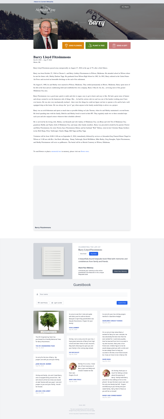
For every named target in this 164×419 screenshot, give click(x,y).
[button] (48, 322)
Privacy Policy (76, 410)
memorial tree (56, 151)
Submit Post (122, 303)
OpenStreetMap (84, 413)
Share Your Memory (120, 271)
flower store (85, 151)
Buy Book (94, 254)
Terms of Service (87, 410)
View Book (83, 254)
